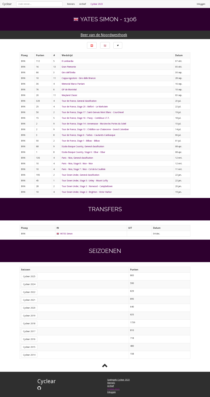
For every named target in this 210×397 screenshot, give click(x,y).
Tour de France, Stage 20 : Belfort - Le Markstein (85, 106)
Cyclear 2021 (29, 300)
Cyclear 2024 (29, 284)
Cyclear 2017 (29, 331)
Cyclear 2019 (29, 315)
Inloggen (201, 4)
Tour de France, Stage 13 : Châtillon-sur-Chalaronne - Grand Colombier (95, 129)
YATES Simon (66, 233)
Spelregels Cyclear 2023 (118, 380)
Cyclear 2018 (29, 323)
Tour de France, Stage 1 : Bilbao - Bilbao (81, 141)
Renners (71, 4)
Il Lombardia (67, 61)
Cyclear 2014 (29, 355)
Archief (82, 4)
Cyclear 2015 (29, 347)
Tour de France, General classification (79, 101)
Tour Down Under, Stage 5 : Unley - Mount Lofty (85, 180)
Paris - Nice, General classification (77, 158)
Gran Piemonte (69, 67)
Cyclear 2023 (97, 4)
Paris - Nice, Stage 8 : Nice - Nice (77, 163)
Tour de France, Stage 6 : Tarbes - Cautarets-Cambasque (88, 135)
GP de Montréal (69, 89)
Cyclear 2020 (29, 308)
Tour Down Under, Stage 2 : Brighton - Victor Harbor (87, 192)
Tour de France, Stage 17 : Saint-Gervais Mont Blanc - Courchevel (93, 112)
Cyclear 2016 (29, 339)
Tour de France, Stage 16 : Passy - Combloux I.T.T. (86, 118)
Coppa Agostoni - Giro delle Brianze (78, 78)
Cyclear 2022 (29, 292)
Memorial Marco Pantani (73, 84)
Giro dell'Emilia (68, 72)
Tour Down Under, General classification (80, 175)
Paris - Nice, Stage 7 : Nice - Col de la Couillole (83, 169)
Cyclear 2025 (29, 276)
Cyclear (7, 4)
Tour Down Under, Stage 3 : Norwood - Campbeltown (87, 186)
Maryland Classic (69, 95)
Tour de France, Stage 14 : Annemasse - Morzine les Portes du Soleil (94, 123)
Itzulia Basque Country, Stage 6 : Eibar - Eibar (83, 152)
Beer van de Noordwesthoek (104, 35)
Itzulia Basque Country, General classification (83, 146)
